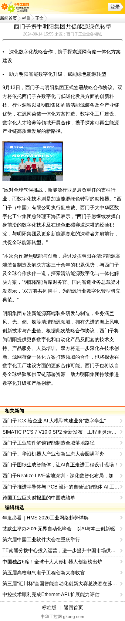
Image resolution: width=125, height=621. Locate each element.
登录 (115, 6)
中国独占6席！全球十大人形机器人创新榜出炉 (52, 561)
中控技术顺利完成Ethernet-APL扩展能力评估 (51, 594)
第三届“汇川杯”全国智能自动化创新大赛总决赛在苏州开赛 (61, 583)
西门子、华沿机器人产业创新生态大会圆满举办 (53, 453)
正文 (39, 18)
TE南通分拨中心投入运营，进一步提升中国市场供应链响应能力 (61, 550)
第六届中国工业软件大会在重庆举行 (41, 539)
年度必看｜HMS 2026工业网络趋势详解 (45, 517)
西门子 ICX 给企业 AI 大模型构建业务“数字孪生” (54, 420)
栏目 (26, 18)
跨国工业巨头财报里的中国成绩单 (38, 497)
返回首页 (73, 607)
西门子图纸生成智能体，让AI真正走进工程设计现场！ (60, 464)
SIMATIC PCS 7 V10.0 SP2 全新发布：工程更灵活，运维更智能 (61, 432)
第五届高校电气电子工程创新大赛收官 (43, 572)
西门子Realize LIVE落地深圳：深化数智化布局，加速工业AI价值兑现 (61, 475)
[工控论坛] (16, 7)
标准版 (49, 607)
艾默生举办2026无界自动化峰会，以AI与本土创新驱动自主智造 (61, 528)
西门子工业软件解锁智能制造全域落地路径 (48, 442)
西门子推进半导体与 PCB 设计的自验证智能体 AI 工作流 (61, 486)
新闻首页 (8, 18)
